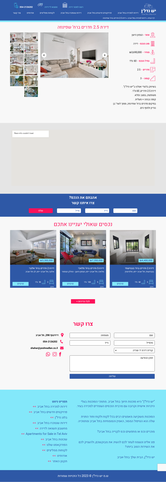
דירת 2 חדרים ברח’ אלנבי (41, 268)
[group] (74, 55)
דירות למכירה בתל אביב (128, 13)
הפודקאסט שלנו (57, 445)
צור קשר (17, 13)
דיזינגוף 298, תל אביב (47, 335)
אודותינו (30, 13)
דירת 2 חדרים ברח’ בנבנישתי (139, 268)
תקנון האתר (59, 461)
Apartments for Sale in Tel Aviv (46, 434)
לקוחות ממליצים (47, 13)
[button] (44, 55)
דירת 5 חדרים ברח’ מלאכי (91, 268)
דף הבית (151, 18)
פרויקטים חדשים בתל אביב (99, 13)
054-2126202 (26, 7)
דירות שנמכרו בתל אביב (71, 13)
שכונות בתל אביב (56, 439)
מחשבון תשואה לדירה (53, 428)
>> (34, 406)
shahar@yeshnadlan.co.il (44, 348)
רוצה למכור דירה (76, 7)
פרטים (120, 283)
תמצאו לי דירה (51, 7)
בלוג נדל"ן (61, 417)
